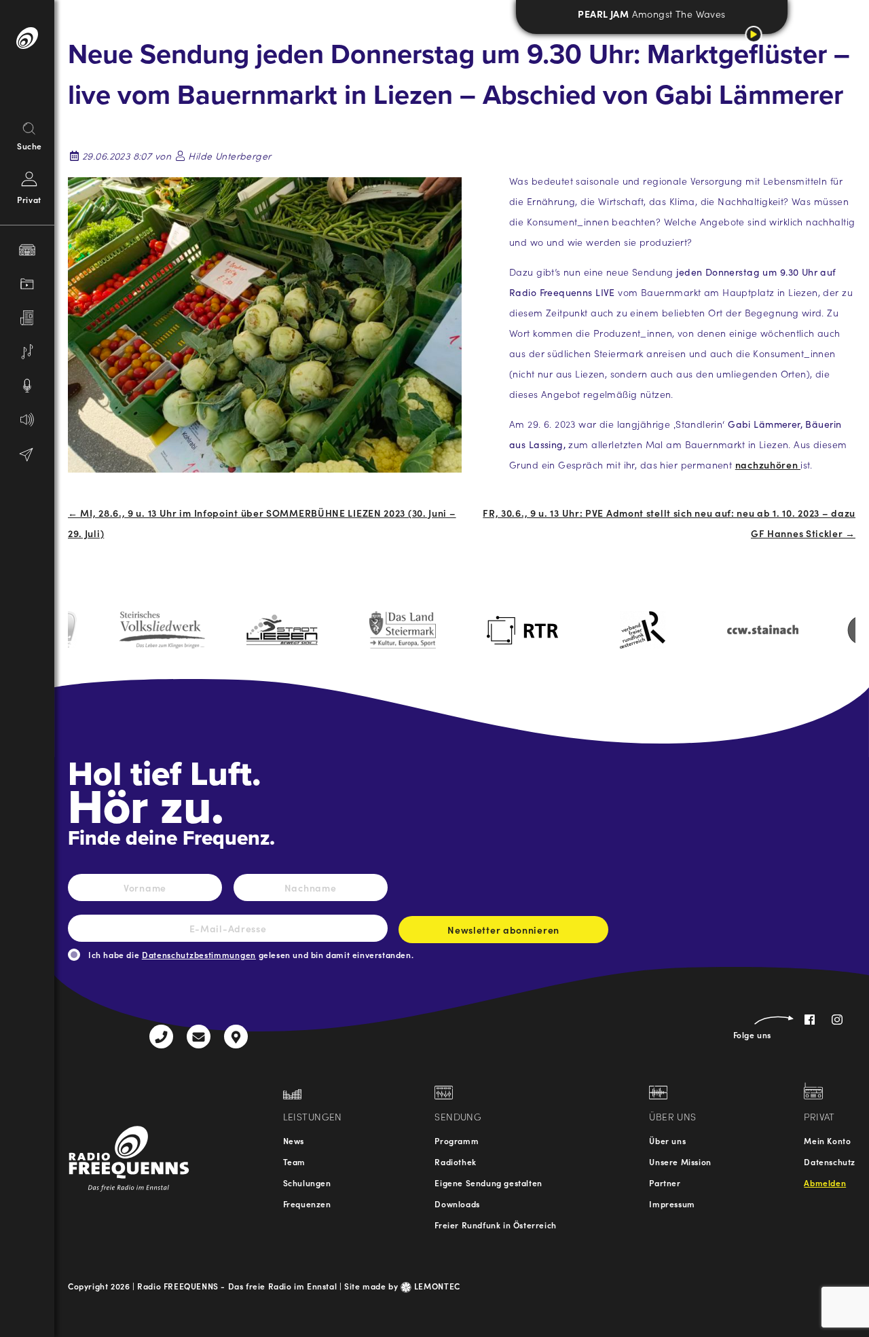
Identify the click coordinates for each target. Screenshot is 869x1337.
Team (294, 1161)
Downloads (456, 1203)
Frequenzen (307, 1203)
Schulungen (307, 1182)
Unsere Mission (680, 1161)
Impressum (672, 1203)
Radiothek (455, 1161)
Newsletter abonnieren (503, 929)
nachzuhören (767, 464)
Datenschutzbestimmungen (199, 954)
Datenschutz (829, 1161)
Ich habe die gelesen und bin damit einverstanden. (250, 954)
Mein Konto (827, 1140)
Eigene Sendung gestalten (488, 1182)
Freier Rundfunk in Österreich (495, 1224)
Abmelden (825, 1182)
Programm (456, 1140)
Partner (664, 1182)
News (293, 1140)
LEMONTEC (435, 1286)
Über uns (667, 1140)
